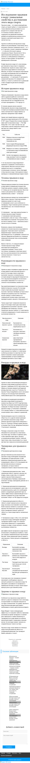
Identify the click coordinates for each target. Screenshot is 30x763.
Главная (3, 753)
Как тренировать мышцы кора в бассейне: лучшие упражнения (13, 717)
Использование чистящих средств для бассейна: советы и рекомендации (14, 704)
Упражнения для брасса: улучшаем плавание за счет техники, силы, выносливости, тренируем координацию (15, 690)
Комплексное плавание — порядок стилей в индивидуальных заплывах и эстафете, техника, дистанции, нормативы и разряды (14, 670)
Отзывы (9, 753)
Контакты (14, 753)
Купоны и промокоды (6, 755)
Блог (20, 753)
